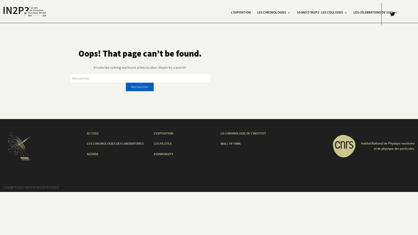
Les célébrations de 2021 (373, 12)
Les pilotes (163, 143)
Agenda (92, 154)
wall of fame (231, 143)
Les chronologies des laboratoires (115, 143)
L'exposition (163, 133)
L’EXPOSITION (241, 12)
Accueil (93, 133)
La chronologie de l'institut (243, 133)
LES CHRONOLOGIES (271, 12)
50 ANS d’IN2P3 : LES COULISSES (320, 12)
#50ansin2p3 (163, 154)
